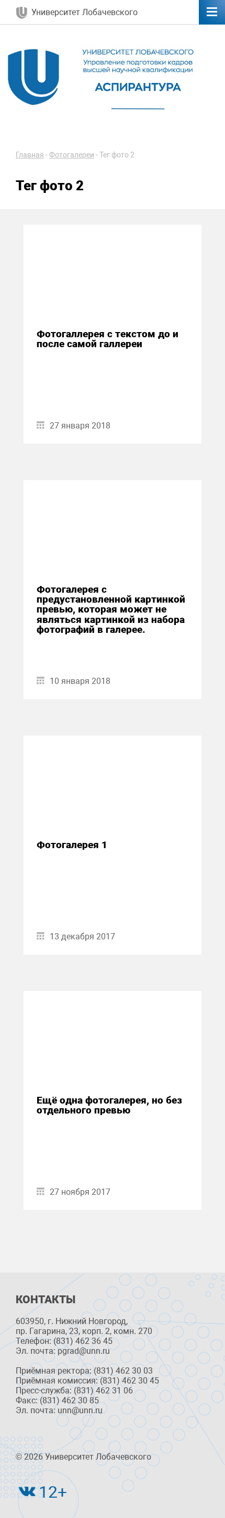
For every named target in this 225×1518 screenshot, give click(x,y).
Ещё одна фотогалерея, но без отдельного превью (109, 1105)
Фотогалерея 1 (72, 845)
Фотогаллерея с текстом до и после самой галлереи (107, 339)
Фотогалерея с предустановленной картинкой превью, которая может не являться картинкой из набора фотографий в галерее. (111, 609)
